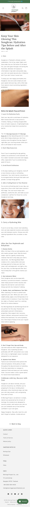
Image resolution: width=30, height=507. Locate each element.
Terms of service (11, 504)
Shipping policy (20, 504)
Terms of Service (8, 437)
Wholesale (6, 455)
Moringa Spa (6, 451)
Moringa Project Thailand (14, 500)
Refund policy (7, 441)
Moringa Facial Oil (12, 134)
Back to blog (16, 424)
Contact (5, 434)
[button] (3, 8)
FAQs (4, 465)
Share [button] (4, 56)
